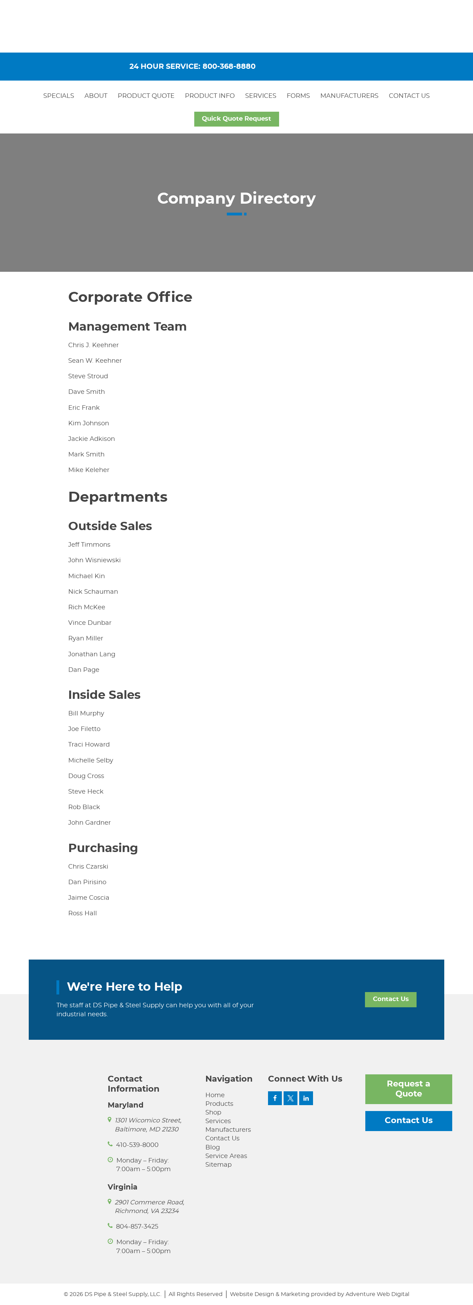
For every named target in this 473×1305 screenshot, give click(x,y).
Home (215, 1095)
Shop (213, 1113)
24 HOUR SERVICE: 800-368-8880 (193, 66)
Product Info (210, 96)
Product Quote (146, 96)
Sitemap (218, 1165)
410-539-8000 (137, 1145)
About (95, 96)
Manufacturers (349, 96)
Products (219, 1104)
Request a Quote (408, 1089)
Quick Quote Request (236, 119)
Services (260, 96)
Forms (298, 96)
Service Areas (226, 1156)
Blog (212, 1148)
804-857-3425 (137, 1227)
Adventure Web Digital (377, 1294)
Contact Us (409, 96)
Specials (58, 96)
